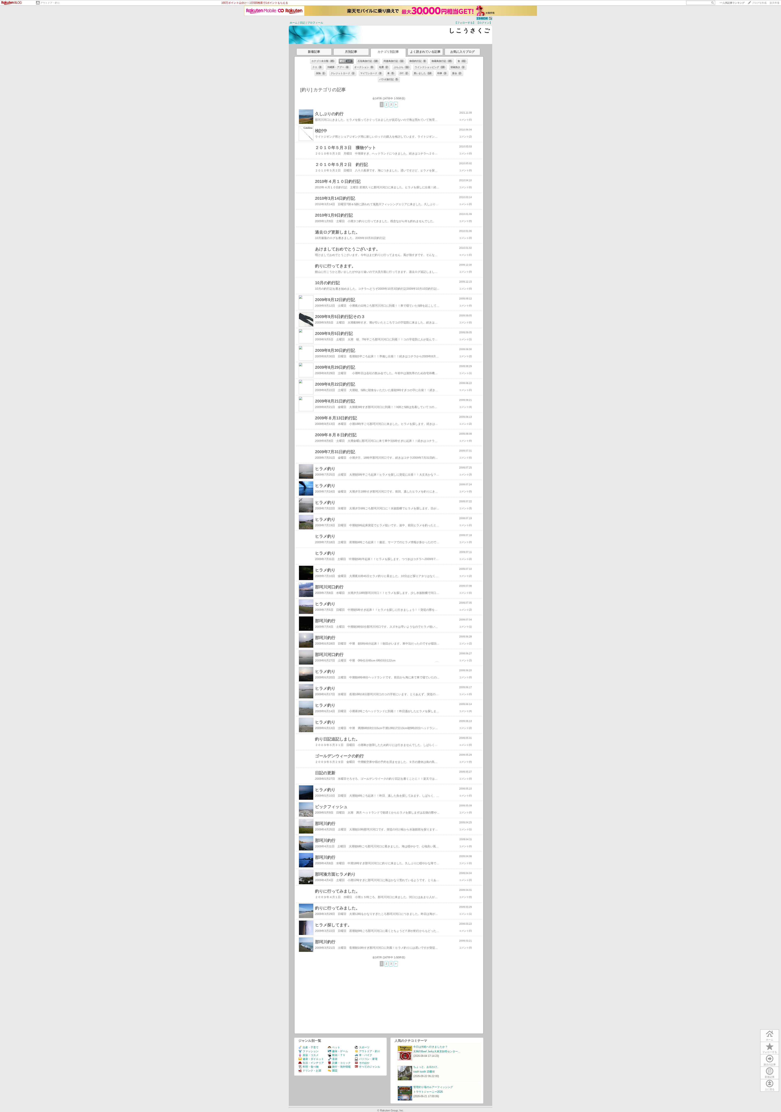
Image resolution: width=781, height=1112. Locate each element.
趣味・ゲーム (340, 1051)
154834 (482, 18)
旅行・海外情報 (341, 1066)
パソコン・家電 (368, 1058)
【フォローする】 (465, 22)
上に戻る (769, 1089)
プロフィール (315, 22)
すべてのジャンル (369, 1066)
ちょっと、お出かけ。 (426, 1066)
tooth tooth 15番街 (424, 1071)
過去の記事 (770, 1064)
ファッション (311, 1051)
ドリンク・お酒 (312, 1070)
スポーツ (364, 1047)
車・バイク (365, 1055)
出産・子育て (311, 1047)
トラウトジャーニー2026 (428, 1091)
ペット (336, 1047)
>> (732, 2)
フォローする (769, 1052)
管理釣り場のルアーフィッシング (433, 1087)
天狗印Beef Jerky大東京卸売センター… (436, 1051)
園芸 (334, 1070)
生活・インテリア (313, 1062)
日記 (302, 22)
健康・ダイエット (313, 1058)
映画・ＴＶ (338, 1055)
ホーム (294, 22)
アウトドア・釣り (50, 2)
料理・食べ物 (311, 1066)
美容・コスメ (311, 1055)
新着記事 (769, 1077)
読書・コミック (341, 1062)
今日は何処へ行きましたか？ (430, 1046)
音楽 (334, 1058)
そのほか (364, 1062)
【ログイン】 (484, 22)
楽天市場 (774, 2)
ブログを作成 (759, 2)
